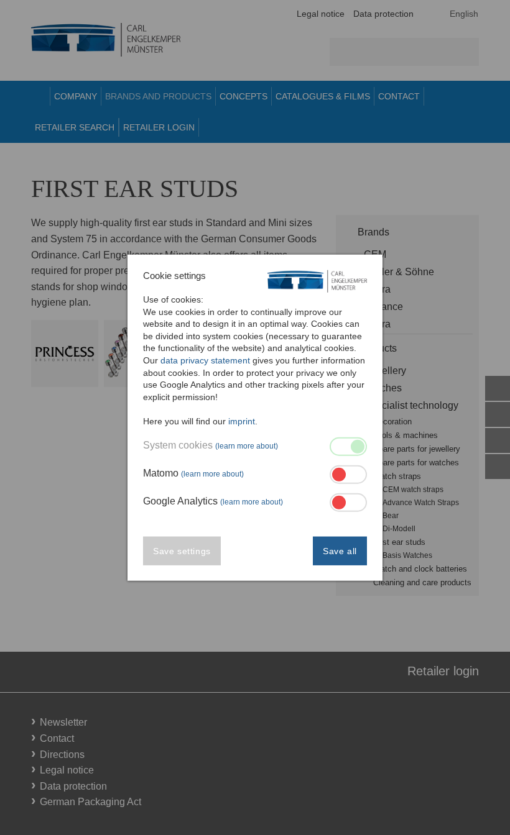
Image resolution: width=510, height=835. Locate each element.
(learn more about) (246, 445)
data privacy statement (205, 360)
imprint (241, 421)
